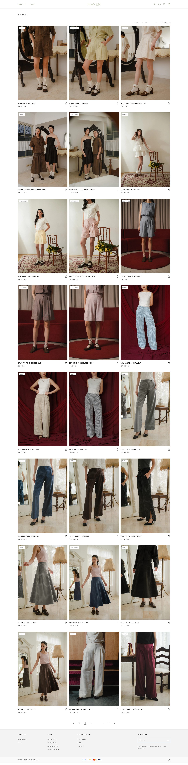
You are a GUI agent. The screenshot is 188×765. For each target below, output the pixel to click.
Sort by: (136, 22)
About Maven (22, 739)
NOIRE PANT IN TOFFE (27, 103)
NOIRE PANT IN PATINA (78, 103)
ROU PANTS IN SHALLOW (131, 363)
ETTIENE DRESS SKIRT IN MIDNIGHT (32, 190)
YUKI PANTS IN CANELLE (79, 536)
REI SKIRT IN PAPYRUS (27, 623)
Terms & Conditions (53, 749)
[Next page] (114, 723)
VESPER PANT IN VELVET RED (132, 709)
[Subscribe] (167, 740)
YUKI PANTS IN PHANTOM (131, 536)
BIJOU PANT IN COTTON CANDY (82, 276)
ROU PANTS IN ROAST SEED (29, 449)
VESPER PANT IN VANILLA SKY (81, 709)
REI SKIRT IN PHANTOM (130, 623)
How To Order (81, 739)
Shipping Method (52, 746)
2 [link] (85, 723)
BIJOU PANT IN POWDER (130, 190)
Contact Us (80, 746)
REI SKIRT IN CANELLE (27, 709)
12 (109, 723)
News (20, 743)
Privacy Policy (52, 743)
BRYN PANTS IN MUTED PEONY (81, 363)
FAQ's (79, 743)
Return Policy (51, 739)
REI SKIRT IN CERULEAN (78, 623)
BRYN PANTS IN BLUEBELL (131, 276)
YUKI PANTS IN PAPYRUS (131, 449)
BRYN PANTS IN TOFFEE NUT (29, 363)
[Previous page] (73, 723)
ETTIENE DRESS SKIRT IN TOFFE (82, 190)
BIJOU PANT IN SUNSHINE (28, 276)
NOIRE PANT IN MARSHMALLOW (133, 103)
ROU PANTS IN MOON (78, 449)
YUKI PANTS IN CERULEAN (28, 536)
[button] (22, 4)
